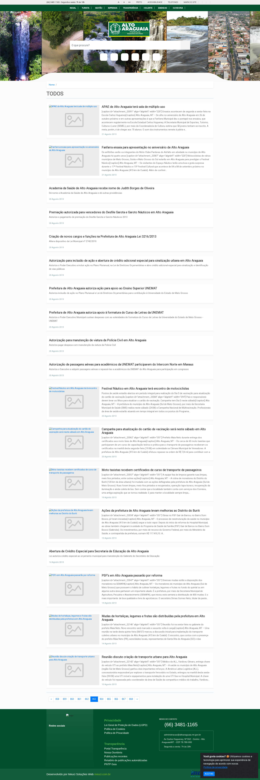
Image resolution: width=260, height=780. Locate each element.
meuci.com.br (102, 774)
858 (57, 699)
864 (101, 699)
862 (87, 699)
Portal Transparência (115, 748)
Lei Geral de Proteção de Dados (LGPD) (125, 725)
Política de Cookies (114, 729)
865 (109, 699)
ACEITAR (209, 774)
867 (123, 699)
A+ (129, 2)
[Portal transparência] (212, 2)
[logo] (130, 29)
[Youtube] (200, 2)
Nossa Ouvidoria (113, 752)
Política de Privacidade (116, 733)
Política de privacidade (215, 767)
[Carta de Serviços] (156, 57)
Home (52, 85)
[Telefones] (146, 57)
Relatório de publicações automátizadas (125, 760)
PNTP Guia (110, 764)
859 (65, 699)
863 (94, 699)
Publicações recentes (115, 756)
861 (79, 699)
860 (72, 699)
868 (131, 699)
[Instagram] (208, 2)
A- (119, 2)
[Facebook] (204, 2)
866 (116, 699)
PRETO (139, 2)
